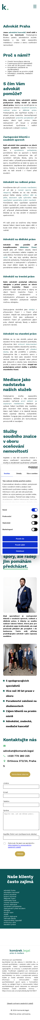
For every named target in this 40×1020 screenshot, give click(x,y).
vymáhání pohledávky (13, 906)
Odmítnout (20, 551)
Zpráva (6, 810)
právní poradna (10, 894)
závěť (6, 257)
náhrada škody (10, 918)
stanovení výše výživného (20, 198)
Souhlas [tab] (7, 473)
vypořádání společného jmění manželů (19, 200)
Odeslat (20, 854)
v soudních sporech (28, 108)
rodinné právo (10, 110)
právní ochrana (10, 896)
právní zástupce (10, 904)
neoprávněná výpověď (13, 920)
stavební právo (10, 924)
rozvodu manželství (28, 187)
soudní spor (9, 912)
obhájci (32, 310)
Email (5, 792)
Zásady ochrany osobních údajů (20, 1003)
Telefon (6, 801)
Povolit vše (20, 539)
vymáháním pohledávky (25, 150)
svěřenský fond (10, 900)
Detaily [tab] (19, 473)
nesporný (7, 193)
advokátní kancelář (17, 32)
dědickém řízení (28, 247)
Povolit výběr (20, 545)
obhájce (7, 910)
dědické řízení (9, 898)
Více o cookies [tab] (32, 473)
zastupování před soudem (14, 908)
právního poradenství (25, 118)
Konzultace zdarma (20, 774)
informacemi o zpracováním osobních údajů (19, 846)
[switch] (34, 516)
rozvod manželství (11, 902)
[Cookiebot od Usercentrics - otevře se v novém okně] (28, 467)
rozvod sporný (25, 190)
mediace (23, 128)
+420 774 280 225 (18, 755)
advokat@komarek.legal (18, 750)
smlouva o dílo (10, 922)
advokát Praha (9, 890)
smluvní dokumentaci (27, 344)
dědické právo (29, 110)
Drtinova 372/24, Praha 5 (19, 764)
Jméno (6, 783)
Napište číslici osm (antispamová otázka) (20, 834)
